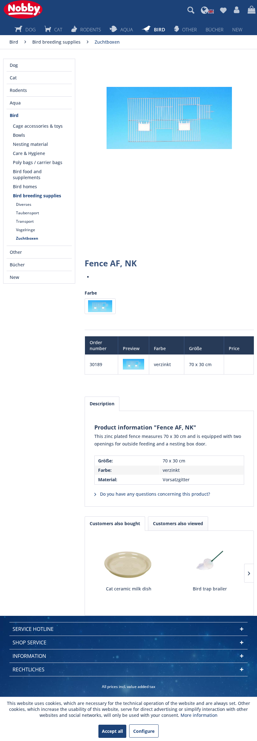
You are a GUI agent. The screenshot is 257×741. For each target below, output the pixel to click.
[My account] (237, 10)
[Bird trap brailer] (210, 561)
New (14, 277)
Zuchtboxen (27, 238)
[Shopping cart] (250, 10)
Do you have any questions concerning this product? (154, 494)
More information (199, 715)
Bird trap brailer (210, 589)
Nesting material (30, 144)
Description (102, 404)
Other (16, 252)
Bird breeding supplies (37, 196)
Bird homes (25, 186)
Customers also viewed (178, 523)
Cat (13, 78)
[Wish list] (223, 10)
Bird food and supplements (27, 174)
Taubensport (27, 213)
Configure (144, 731)
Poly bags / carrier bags (37, 162)
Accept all (112, 731)
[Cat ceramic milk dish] (129, 561)
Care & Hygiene (29, 153)
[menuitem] (190, 10)
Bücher (17, 265)
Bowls (19, 135)
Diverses (23, 204)
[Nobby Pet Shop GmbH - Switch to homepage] (23, 9)
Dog (14, 65)
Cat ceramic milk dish (128, 589)
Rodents (18, 90)
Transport (25, 221)
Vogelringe (25, 229)
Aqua (15, 103)
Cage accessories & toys (38, 126)
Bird (14, 115)
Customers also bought (115, 523)
